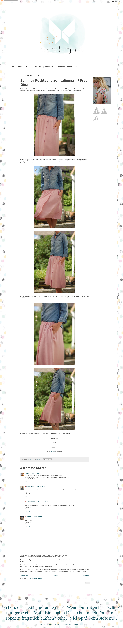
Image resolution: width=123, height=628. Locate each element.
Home (13, 66)
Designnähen (50, 66)
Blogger (81, 624)
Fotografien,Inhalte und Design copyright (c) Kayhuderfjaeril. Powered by (59, 624)
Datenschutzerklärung (67, 66)
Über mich (38, 66)
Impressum (22, 66)
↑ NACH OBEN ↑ (115, 626)
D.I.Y (30, 66)
